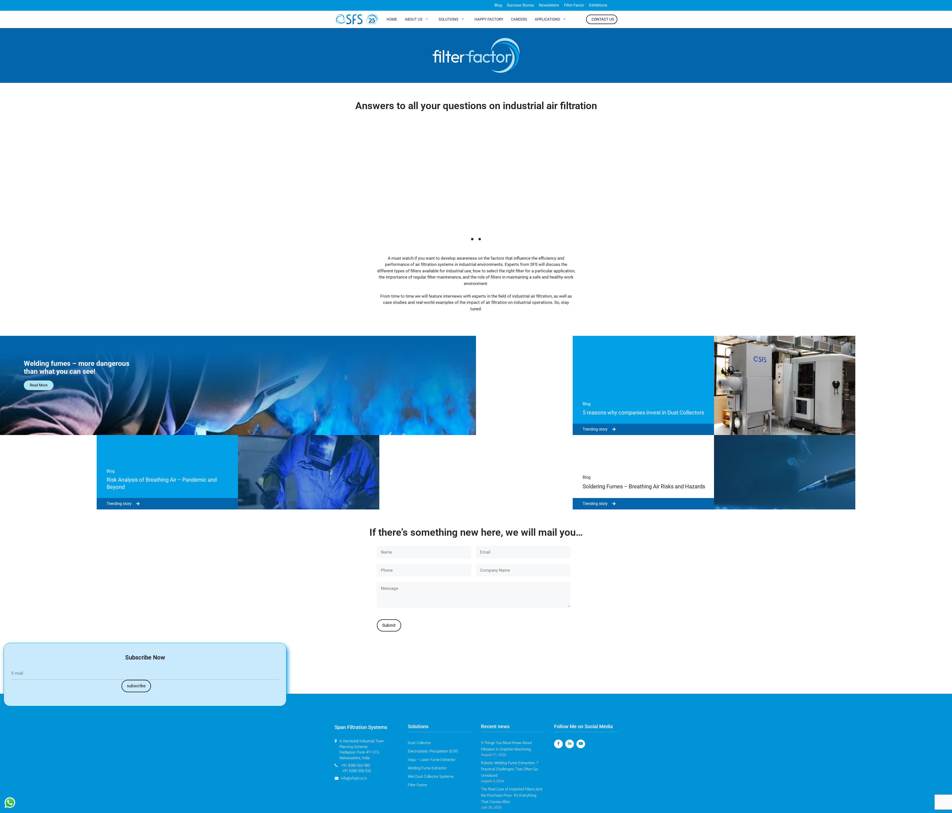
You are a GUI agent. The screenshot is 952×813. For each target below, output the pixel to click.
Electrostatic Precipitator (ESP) (433, 751)
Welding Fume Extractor (427, 768)
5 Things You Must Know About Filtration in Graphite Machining (506, 746)
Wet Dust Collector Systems (431, 776)
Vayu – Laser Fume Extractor (431, 759)
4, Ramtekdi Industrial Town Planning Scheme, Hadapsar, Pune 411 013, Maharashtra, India (361, 749)
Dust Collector (419, 743)
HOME (392, 19)
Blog (498, 5)
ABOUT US (413, 19)
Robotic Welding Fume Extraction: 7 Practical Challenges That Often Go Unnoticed (509, 769)
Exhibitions (598, 5)
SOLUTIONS (448, 19)
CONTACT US (603, 19)
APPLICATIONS (547, 19)
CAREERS (519, 19)
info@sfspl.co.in (354, 778)
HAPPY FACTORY (489, 19)
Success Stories (520, 5)
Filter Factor (574, 5)
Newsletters (549, 5)
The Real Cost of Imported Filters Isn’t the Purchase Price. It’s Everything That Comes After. (511, 795)
